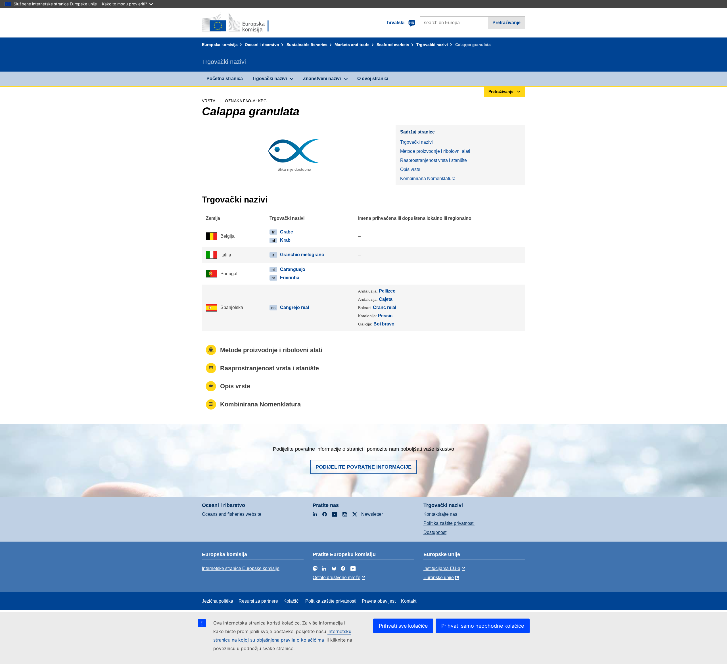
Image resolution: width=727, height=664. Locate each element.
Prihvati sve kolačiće (403, 626)
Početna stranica (224, 78)
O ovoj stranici (372, 78)
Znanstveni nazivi (322, 78)
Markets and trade (352, 44)
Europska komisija (220, 44)
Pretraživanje (506, 22)
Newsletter (372, 514)
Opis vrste (410, 169)
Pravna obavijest (379, 601)
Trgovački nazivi (432, 44)
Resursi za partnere (258, 601)
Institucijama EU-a (441, 568)
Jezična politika (217, 601)
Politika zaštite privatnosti (449, 523)
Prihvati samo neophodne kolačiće (482, 626)
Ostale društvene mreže (336, 577)
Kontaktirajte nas (440, 514)
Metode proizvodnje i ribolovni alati (435, 151)
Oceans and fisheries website (231, 514)
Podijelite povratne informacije (363, 467)
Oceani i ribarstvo (262, 44)
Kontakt (408, 601)
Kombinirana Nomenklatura (428, 178)
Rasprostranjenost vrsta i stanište (433, 160)
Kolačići (291, 601)
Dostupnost (434, 532)
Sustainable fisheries (307, 44)
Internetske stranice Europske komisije (240, 568)
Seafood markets (393, 44)
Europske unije (438, 577)
